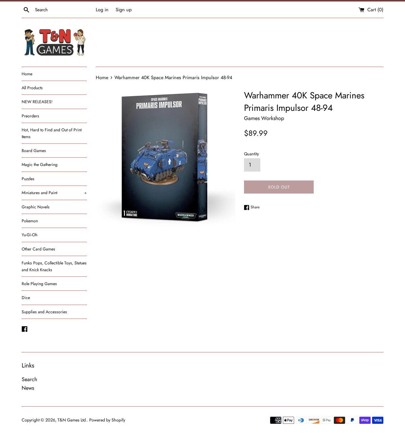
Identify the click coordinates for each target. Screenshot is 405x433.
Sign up (124, 9)
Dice (26, 298)
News (28, 388)
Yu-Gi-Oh (29, 235)
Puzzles (28, 179)
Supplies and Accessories (44, 312)
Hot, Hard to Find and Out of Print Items (52, 133)
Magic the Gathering (40, 164)
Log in (102, 9)
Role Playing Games (39, 284)
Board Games (34, 151)
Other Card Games (38, 249)
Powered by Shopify (107, 420)
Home (27, 74)
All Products (32, 88)
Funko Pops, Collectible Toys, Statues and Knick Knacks (54, 266)
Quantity (251, 154)
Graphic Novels (36, 207)
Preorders (30, 116)
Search (29, 379)
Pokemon (30, 221)
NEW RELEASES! (37, 102)
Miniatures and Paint (54, 193)
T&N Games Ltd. (72, 420)
